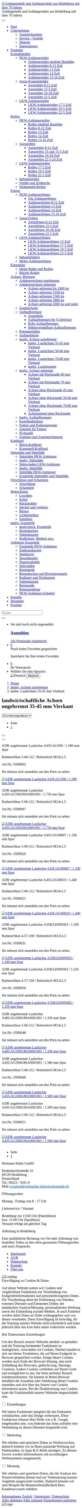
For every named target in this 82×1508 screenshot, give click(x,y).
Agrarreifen (27, 144)
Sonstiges (25, 519)
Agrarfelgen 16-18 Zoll (44, 230)
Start (13, 26)
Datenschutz (19, 1261)
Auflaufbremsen (30, 312)
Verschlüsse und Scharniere (29, 480)
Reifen (15, 116)
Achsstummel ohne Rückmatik (49, 413)
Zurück (27, 1496)
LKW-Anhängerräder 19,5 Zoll (49, 109)
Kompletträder (20, 54)
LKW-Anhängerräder (34, 101)
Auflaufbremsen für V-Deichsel (50, 320)
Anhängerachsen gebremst (37, 284)
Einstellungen (16, 1404)
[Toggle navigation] (3, 20)
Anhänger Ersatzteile (24, 542)
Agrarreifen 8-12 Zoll (43, 148)
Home (14, 683)
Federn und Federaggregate (38, 425)
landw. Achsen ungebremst (37, 339)
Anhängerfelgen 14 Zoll (44, 210)
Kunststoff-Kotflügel (33, 448)
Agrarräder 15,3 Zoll (42, 89)
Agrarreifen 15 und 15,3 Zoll (48, 151)
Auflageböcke (29, 335)
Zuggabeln (35, 316)
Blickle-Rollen (29, 273)
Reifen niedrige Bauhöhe (45, 124)
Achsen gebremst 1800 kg (46, 300)
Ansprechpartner (30, 34)
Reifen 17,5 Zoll (39, 167)
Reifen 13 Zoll (38, 132)
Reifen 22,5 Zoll (39, 175)
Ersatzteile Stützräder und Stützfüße (43, 476)
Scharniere (26, 488)
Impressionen (28, 46)
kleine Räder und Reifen (36, 269)
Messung (13, 1466)
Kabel (23, 499)
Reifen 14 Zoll (38, 136)
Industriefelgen (29, 257)
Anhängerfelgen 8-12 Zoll (46, 202)
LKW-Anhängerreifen (34, 163)
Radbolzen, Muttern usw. (36, 538)
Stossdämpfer (28, 558)
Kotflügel (17, 441)
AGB (14, 1257)
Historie (24, 42)
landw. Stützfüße (30, 468)
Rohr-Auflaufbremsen (43, 323)
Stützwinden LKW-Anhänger (39, 464)
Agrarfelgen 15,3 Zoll (43, 226)
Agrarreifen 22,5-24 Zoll (45, 159)
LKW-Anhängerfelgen (35, 237)
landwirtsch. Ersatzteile (35, 527)
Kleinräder (17, 265)
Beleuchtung (19, 491)
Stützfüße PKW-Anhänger (37, 472)
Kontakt (16, 605)
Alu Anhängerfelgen (42, 198)
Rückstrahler (28, 503)
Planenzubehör (29, 562)
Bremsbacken (28, 531)
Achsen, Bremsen (22, 277)
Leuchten (25, 495)
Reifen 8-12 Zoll (39, 128)
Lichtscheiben (28, 515)
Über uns (16, 1269)
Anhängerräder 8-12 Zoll (45, 66)
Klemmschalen (29, 331)
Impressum (18, 1254)
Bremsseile (26, 585)
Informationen (11, 1496)
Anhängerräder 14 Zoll (44, 73)
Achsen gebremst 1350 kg (46, 292)
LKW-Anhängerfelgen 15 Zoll (49, 241)
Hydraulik (26, 433)
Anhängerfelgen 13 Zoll (44, 206)
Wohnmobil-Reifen (32, 187)
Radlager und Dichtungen (37, 577)
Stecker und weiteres (33, 507)
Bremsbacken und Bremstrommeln (43, 574)
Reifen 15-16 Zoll (40, 140)
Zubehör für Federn (32, 429)
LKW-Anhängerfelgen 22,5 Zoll (50, 253)
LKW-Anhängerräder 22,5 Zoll (49, 112)
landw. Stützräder (31, 460)
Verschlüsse (27, 484)
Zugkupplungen (30, 550)
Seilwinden (27, 566)
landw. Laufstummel (42, 366)
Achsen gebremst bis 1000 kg (48, 288)
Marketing (14, 1435)
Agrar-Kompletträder (33, 81)
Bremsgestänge (29, 589)
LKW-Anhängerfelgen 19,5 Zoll (50, 249)
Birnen (24, 511)
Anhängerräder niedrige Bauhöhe (51, 62)
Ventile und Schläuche (34, 183)
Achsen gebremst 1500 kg (46, 296)
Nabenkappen (28, 534)
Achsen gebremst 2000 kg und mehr (53, 304)
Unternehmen (19, 30)
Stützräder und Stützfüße (27, 452)
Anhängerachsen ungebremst (39, 280)
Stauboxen (26, 554)
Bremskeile (27, 570)
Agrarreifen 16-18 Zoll (43, 155)
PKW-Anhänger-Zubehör (37, 593)
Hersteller (17, 601)
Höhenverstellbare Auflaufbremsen (52, 327)
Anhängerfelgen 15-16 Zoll (47, 214)
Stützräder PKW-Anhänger (38, 456)
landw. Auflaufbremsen (35, 417)
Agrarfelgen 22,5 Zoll (43, 234)
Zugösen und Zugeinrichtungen (41, 437)
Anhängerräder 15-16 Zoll (46, 77)
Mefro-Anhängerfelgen (35, 261)
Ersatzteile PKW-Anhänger (38, 546)
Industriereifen (29, 179)
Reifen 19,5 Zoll (39, 171)
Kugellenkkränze (31, 421)
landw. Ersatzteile (22, 523)
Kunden (16, 597)
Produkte (16, 50)
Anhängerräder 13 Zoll (44, 69)
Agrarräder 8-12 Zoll (42, 85)
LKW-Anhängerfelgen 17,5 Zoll (50, 245)
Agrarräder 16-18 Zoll (43, 93)
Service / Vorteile (31, 38)
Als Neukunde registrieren (28, 641)
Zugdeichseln (28, 308)
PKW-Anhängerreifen (34, 120)
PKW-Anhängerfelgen (34, 194)
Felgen (15, 191)
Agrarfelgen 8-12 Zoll (43, 222)
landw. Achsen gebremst (36, 370)
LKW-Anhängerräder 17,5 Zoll (49, 105)
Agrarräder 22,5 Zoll (42, 97)
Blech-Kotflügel (30, 445)
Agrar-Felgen (28, 218)
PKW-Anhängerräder (34, 58)
